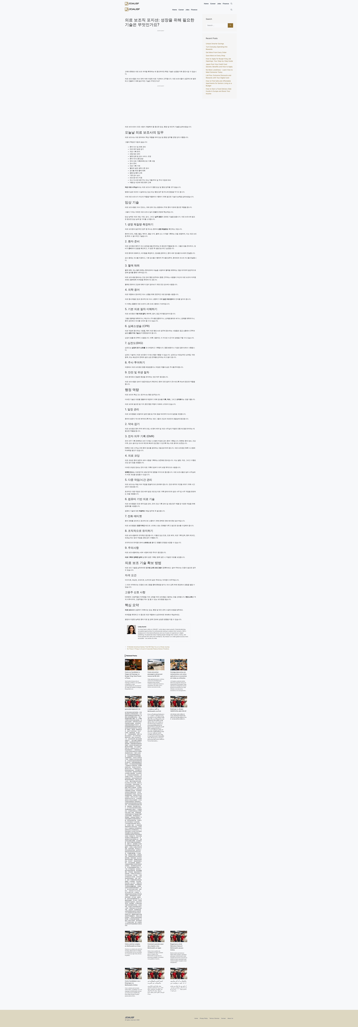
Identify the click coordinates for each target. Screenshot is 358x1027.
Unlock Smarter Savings (215, 44)
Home (206, 4)
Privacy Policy (204, 1018)
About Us (230, 1018)
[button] (231, 4)
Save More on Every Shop (215, 56)
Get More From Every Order (216, 52)
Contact (223, 1018)
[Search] (230, 25)
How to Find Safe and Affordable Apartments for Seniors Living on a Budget (219, 83)
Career (213, 4)
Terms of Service (214, 1018)
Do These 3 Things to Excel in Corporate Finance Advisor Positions (148, 649)
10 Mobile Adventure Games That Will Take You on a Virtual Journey (148, 647)
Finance (226, 4)
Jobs (219, 4)
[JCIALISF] (132, 9)
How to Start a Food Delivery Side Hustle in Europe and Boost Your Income (218, 91)
